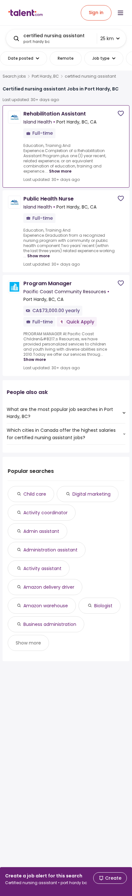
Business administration (49, 624)
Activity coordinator (45, 512)
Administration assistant (50, 550)
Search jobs (14, 76)
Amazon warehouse (45, 605)
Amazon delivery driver (48, 587)
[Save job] (121, 113)
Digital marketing (91, 494)
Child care (34, 494)
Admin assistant (41, 531)
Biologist (103, 605)
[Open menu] (120, 13)
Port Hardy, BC (45, 76)
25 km (107, 38)
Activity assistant (42, 568)
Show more (60, 171)
